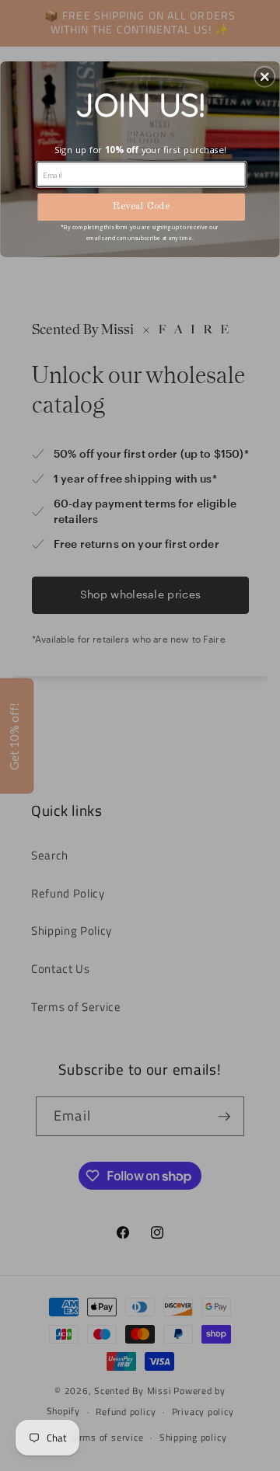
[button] (264, 77)
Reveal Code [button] (141, 207)
